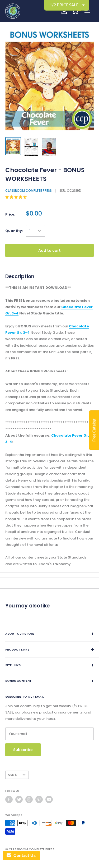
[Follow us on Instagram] (29, 799)
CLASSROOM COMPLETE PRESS (28, 190)
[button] (16, 197)
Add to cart (49, 250)
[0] (75, 11)
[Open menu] (87, 11)
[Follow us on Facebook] (9, 799)
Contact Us (23, 855)
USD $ (12, 774)
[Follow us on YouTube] (49, 799)
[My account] (64, 11)
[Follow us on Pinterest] (39, 799)
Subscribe (23, 749)
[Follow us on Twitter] (19, 799)
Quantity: (14, 230)
